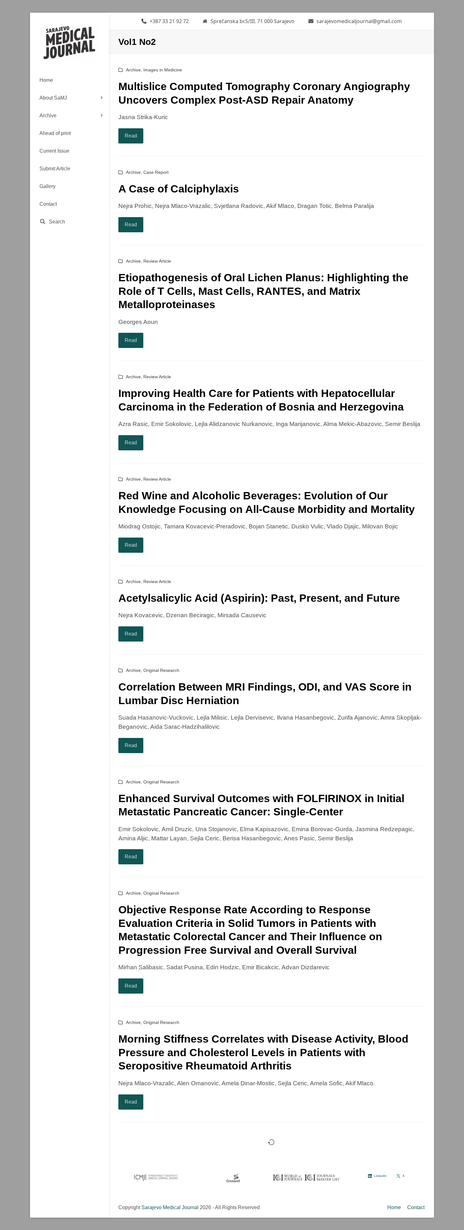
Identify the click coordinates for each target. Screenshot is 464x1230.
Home (394, 1207)
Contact (416, 1207)
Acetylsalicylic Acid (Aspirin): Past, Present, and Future (259, 598)
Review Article (157, 261)
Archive (133, 69)
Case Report (156, 172)
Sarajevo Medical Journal (170, 1207)
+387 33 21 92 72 (169, 21)
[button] (69, 222)
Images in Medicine (162, 69)
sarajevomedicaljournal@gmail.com (359, 21)
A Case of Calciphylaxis (178, 189)
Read (131, 135)
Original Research (161, 670)
